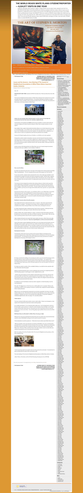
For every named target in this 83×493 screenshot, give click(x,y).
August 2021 (60, 181)
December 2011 (61, 316)
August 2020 (60, 195)
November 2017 (61, 233)
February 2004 (60, 425)
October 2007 (60, 374)
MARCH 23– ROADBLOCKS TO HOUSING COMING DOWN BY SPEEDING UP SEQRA (31, 67)
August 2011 (60, 320)
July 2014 (59, 280)
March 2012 (60, 312)
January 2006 (60, 398)
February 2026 (60, 118)
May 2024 (59, 142)
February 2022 (60, 174)
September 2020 (61, 193)
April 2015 (60, 269)
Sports (59, 470)
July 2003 (59, 433)
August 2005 (60, 404)
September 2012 (61, 305)
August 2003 (60, 432)
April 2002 (60, 451)
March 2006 (60, 396)
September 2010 (61, 333)
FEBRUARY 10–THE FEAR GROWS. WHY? (26, 65)
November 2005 (61, 401)
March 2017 (60, 242)
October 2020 (60, 192)
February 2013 (60, 299)
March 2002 (60, 452)
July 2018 (59, 224)
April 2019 (60, 213)
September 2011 (61, 319)
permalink (44, 362)
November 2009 (61, 345)
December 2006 (61, 386)
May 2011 (59, 324)
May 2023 (59, 156)
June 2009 (60, 351)
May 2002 (59, 450)
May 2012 (59, 310)
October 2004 (60, 416)
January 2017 (60, 245)
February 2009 (60, 355)
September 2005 (61, 403)
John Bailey (27, 88)
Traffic (59, 472)
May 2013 (59, 296)
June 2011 (60, 323)
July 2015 (59, 266)
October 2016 (60, 248)
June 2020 (60, 197)
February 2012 (60, 313)
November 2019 (61, 205)
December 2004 (61, 414)
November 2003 (61, 429)
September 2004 (61, 417)
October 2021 (60, 178)
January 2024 (60, 147)
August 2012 (60, 306)
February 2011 (60, 327)
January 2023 (60, 161)
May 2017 (59, 240)
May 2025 (59, 128)
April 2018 (60, 227)
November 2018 (61, 219)
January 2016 (60, 259)
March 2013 (60, 298)
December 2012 (61, 302)
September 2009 (61, 347)
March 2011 (60, 326)
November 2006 (61, 387)
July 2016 (59, 252)
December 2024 (61, 134)
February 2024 (60, 146)
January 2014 (60, 287)
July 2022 (59, 168)
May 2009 (59, 352)
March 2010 (60, 340)
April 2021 (60, 185)
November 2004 (61, 415)
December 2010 (61, 330)
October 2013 (60, 290)
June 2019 (60, 211)
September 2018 (61, 221)
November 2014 (61, 275)
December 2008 (61, 358)
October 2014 (60, 276)
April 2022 (60, 171)
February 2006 (60, 397)
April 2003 (60, 437)
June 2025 (60, 127)
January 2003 (60, 440)
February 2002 (60, 453)
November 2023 (61, 149)
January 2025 (60, 133)
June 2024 (60, 141)
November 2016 (61, 247)
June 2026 (60, 113)
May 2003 (59, 436)
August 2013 (60, 292)
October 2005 (60, 402)
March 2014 (60, 284)
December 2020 (61, 190)
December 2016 (61, 246)
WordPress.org (60, 481)
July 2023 (59, 154)
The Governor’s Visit (18, 76)
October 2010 (60, 332)
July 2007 (59, 377)
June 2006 (60, 393)
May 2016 (59, 254)
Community (60, 464)
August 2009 (60, 348)
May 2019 (59, 212)
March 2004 (60, 424)
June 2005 (60, 407)
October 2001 (60, 458)
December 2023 (61, 148)
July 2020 (59, 196)
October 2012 (60, 304)
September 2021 (61, 179)
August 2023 (60, 153)
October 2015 (60, 262)
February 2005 (60, 411)
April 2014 (60, 283)
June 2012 (60, 309)
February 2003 (60, 439)
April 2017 (60, 241)
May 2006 (59, 394)
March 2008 (60, 368)
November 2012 (61, 303)
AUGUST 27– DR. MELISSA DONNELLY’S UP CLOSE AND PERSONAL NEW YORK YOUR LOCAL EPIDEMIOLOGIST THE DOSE (63, 94)
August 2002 (60, 446)
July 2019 (59, 210)
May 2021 (59, 184)
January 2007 (60, 384)
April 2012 (60, 311)
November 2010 (61, 331)
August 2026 (60, 111)
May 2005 (59, 408)
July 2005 (59, 405)
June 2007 (60, 379)
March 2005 (60, 410)
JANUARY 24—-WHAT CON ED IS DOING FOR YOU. (47, 65)
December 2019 (61, 204)
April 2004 (60, 423)
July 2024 (59, 140)
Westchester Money (61, 473)
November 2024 (61, 135)
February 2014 (60, 285)
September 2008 (61, 361)
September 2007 (61, 375)
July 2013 (59, 294)
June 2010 (60, 337)
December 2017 (61, 232)
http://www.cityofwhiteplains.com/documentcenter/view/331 (41, 219)
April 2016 (60, 255)
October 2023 (60, 150)
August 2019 (60, 209)
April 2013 (60, 297)
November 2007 (61, 373)
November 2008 (61, 359)
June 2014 (60, 281)
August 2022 (60, 167)
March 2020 (60, 200)
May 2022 (59, 170)
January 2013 (60, 301)
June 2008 (60, 365)
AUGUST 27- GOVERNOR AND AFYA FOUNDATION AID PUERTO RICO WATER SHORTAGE (64, 99)
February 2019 (60, 216)
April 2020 (60, 199)
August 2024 (60, 139)
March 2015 (60, 270)
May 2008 (59, 366)
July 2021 (59, 182)
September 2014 (61, 277)
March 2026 (60, 117)
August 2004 (60, 418)
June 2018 (60, 225)
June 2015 (60, 267)
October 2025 (60, 122)
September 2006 (61, 389)
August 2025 (60, 125)
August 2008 (60, 362)
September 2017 (61, 235)
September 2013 (61, 291)
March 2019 (60, 214)
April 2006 (60, 395)
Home (14, 65)
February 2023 (60, 160)
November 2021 (61, 177)
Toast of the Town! (61, 471)
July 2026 (59, 112)
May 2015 (59, 268)
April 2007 (60, 381)
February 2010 (60, 341)
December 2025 (61, 120)
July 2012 (59, 308)
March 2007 (60, 382)
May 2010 (59, 338)
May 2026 (59, 114)
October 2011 (60, 318)
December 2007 (61, 372)
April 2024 (60, 143)
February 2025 (60, 132)
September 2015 (61, 263)
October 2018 (60, 220)
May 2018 (59, 226)
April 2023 (60, 157)
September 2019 (61, 207)
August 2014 (60, 278)
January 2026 (60, 119)
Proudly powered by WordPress (55, 491)
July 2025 (59, 126)
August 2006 (60, 390)
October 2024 (60, 136)
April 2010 (60, 339)
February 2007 (60, 383)
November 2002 (61, 443)
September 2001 (61, 459)
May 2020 (59, 198)
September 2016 (61, 249)
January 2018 (60, 231)
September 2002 (61, 445)
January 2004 (60, 426)
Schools (59, 469)
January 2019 (60, 217)
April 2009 (60, 353)
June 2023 (60, 155)
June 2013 (60, 295)
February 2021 (60, 188)
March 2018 (60, 228)
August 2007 (60, 376)
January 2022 (60, 175)
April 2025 (60, 129)
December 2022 (61, 162)
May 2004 (59, 422)
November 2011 (61, 317)
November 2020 (61, 191)
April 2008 (60, 367)
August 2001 (60, 460)
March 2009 (60, 354)
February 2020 (60, 202)
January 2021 (60, 189)
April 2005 (60, 409)
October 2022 (60, 164)
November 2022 (61, 163)
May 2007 (59, 380)
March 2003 (60, 438)
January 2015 (60, 273)
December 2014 (61, 274)
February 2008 (60, 369)
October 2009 (60, 346)
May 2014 (59, 282)
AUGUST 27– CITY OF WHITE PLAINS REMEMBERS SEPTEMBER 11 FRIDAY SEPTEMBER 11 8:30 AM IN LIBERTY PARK (63, 89)
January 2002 (60, 454)
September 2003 (61, 431)
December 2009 (61, 344)
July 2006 (59, 391)
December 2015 (61, 260)
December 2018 (61, 218)
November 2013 (61, 289)
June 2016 (60, 253)
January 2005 (60, 412)
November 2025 (61, 121)
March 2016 (60, 256)
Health (59, 466)
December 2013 (61, 288)
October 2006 (60, 388)
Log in (59, 477)
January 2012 (60, 315)
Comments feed (60, 480)
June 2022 (60, 169)
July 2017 (59, 238)
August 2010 (60, 334)
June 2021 (60, 183)
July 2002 (59, 447)
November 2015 (61, 261)
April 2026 (60, 115)
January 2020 (60, 203)
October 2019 (60, 206)
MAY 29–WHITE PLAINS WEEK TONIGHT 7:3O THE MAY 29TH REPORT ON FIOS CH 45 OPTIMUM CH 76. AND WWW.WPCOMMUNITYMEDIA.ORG (36, 71)
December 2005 (61, 400)
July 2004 (59, 419)
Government (60, 465)
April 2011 (59, 325)
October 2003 (60, 430)
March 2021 (60, 186)
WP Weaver (67, 491)
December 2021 (61, 176)
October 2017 (60, 234)
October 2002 (60, 444)
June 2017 (60, 239)
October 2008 (60, 360)
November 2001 (61, 457)
